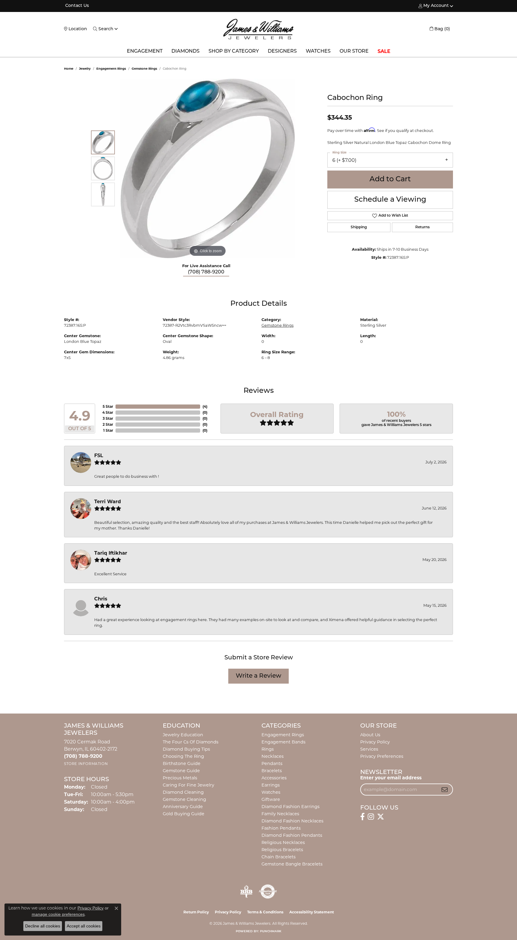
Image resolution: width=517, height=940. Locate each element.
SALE (384, 51)
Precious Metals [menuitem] (180, 778)
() (205, 406)
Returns (422, 227)
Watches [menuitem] (270, 792)
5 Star (108, 406)
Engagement (144, 51)
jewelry (85, 69)
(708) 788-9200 (206, 272)
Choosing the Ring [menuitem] (183, 756)
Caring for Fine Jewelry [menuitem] (188, 785)
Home (68, 69)
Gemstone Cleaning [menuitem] (184, 799)
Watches (318, 51)
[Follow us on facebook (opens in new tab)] (362, 816)
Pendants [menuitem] (271, 763)
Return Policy (196, 912)
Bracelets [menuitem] (271, 770)
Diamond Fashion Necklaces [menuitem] (292, 821)
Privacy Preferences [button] (381, 756)
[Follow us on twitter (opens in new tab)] (380, 816)
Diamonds (185, 51)
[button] (434, 6)
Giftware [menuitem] (270, 799)
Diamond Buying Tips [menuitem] (186, 749)
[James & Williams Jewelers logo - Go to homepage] (258, 29)
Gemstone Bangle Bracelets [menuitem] (292, 864)
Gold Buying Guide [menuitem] (183, 813)
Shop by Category (234, 51)
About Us (370, 734)
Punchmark (270, 931)
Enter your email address (391, 778)
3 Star (108, 418)
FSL (98, 455)
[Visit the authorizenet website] (267, 891)
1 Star (108, 430)
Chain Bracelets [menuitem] (278, 857)
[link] (76, 6)
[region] (207, 168)
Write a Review (258, 676)
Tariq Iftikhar (110, 553)
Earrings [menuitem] (270, 785)
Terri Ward (107, 501)
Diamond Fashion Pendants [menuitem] (291, 835)
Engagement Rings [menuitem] (282, 734)
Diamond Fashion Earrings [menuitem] (290, 806)
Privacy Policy (375, 742)
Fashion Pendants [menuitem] (281, 828)
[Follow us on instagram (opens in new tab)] (371, 816)
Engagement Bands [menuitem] (283, 742)
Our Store (354, 51)
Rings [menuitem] (267, 749)
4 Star (107, 412)
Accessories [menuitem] (274, 778)
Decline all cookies (42, 926)
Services (369, 749)
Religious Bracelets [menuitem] (282, 849)
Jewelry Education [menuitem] (183, 734)
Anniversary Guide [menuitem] (183, 806)
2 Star (108, 424)
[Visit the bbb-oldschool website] (246, 891)
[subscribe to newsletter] (444, 789)
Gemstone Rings (144, 69)
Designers (282, 51)
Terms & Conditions (265, 912)
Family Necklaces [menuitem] (280, 813)
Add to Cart (390, 179)
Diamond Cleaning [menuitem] (183, 792)
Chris (100, 599)
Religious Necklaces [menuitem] (283, 842)
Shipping (359, 227)
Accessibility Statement (311, 912)
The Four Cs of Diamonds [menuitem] (190, 742)
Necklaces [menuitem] (272, 756)
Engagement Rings (111, 69)
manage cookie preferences (58, 914)
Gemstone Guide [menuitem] (181, 770)
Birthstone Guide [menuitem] (181, 763)
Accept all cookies (84, 926)
